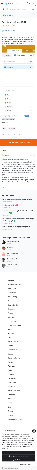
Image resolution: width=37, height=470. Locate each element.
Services (11, 374)
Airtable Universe (14, 391)
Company (11, 395)
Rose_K (6, 155)
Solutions (11, 309)
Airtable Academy (14, 341)
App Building (12, 297)
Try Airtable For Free (15, 419)
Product (11, 313)
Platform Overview (14, 284)
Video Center (12, 350)
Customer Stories (14, 358)
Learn (10, 337)
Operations (12, 321)
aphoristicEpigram (13, 241)
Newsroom (11, 415)
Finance (11, 333)
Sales (10, 329)
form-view (12, 128)
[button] (2, 4)
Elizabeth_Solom (9, 31)
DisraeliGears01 (12, 259)
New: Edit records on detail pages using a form (16, 227)
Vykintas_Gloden (12, 265)
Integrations (12, 288)
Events (10, 346)
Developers (12, 378)
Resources (11, 366)
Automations (6, 215)
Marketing (11, 317)
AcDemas (10, 247)
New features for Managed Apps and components (17, 199)
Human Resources (14, 325)
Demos (10, 354)
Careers (10, 403)
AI (8, 301)
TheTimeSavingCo (12, 253)
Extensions (12, 293)
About (10, 399)
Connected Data (13, 305)
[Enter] (3, 9)
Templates (11, 386)
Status (10, 411)
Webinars (11, 362)
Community (12, 382)
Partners (11, 370)
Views (4, 128)
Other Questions (8, 15)
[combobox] (18, 9)
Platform (11, 280)
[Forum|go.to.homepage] (12, 3)
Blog (9, 407)
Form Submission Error (9, 205)
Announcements (7, 202)
